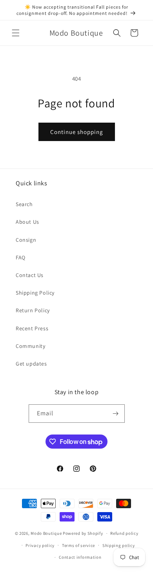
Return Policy (33, 310)
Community (30, 345)
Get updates (31, 363)
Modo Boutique (46, 533)
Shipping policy (118, 545)
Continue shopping (76, 132)
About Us (27, 221)
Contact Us (30, 275)
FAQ (21, 257)
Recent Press (32, 328)
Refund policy (124, 533)
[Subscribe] (115, 413)
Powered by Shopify (83, 533)
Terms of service (78, 545)
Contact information (80, 557)
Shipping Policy (35, 292)
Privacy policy (40, 545)
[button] (15, 33)
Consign (26, 239)
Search (24, 204)
